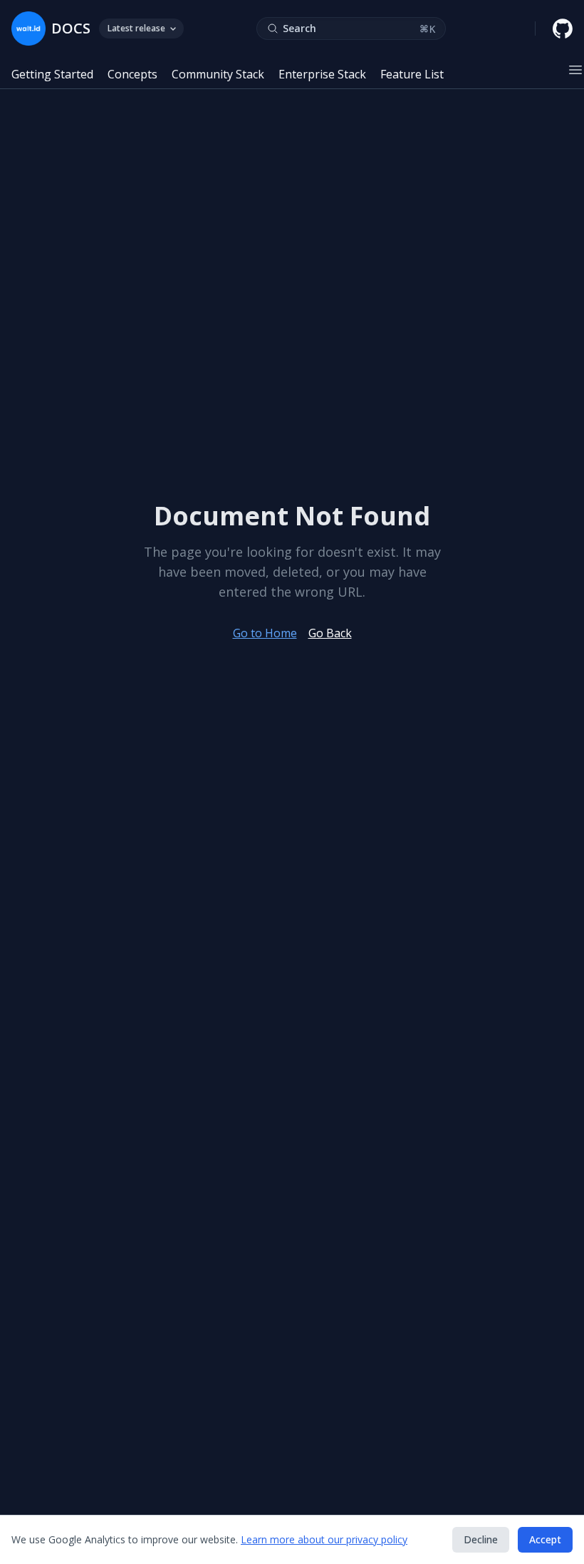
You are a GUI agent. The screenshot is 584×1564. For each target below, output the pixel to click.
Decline (481, 1539)
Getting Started (52, 74)
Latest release (136, 28)
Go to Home (265, 633)
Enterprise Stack (322, 74)
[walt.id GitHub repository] (563, 28)
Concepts (132, 74)
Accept (545, 1539)
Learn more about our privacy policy (324, 1539)
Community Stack (218, 74)
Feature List (412, 74)
